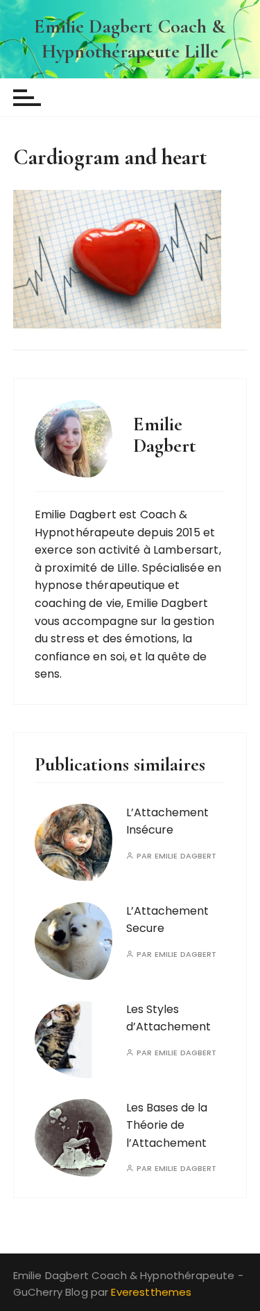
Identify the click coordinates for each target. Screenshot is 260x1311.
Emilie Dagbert (186, 856)
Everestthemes (151, 1292)
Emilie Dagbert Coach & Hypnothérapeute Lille (129, 39)
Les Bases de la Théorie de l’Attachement (166, 1125)
